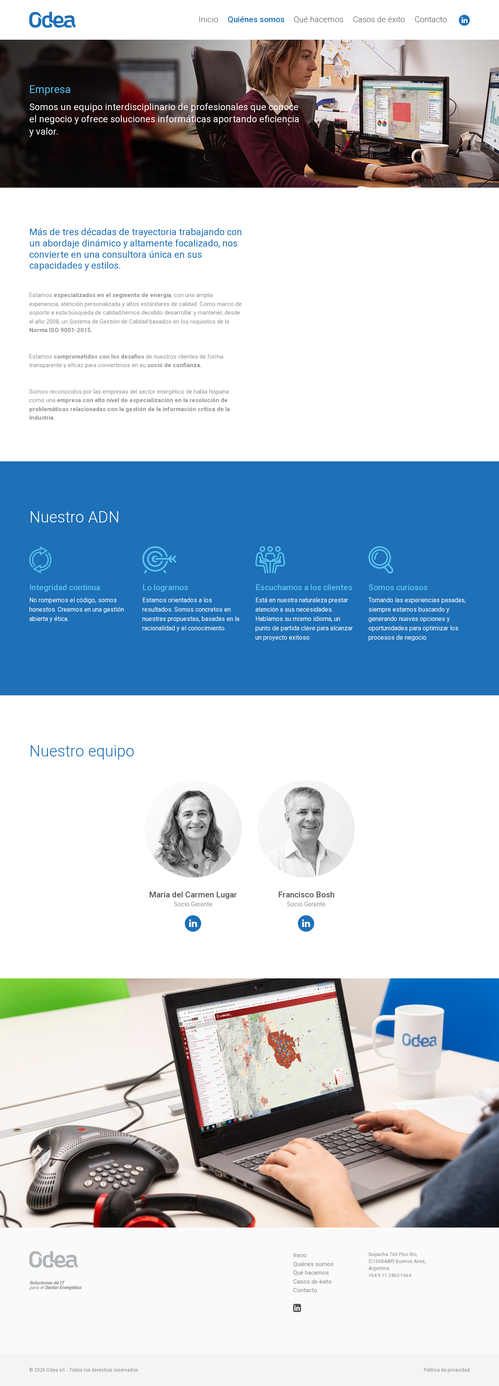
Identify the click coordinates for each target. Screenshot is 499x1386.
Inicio (208, 19)
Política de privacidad (447, 1370)
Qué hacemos (318, 19)
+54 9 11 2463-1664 (389, 1275)
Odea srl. (56, 1370)
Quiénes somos (256, 19)
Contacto (430, 19)
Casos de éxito (379, 19)
